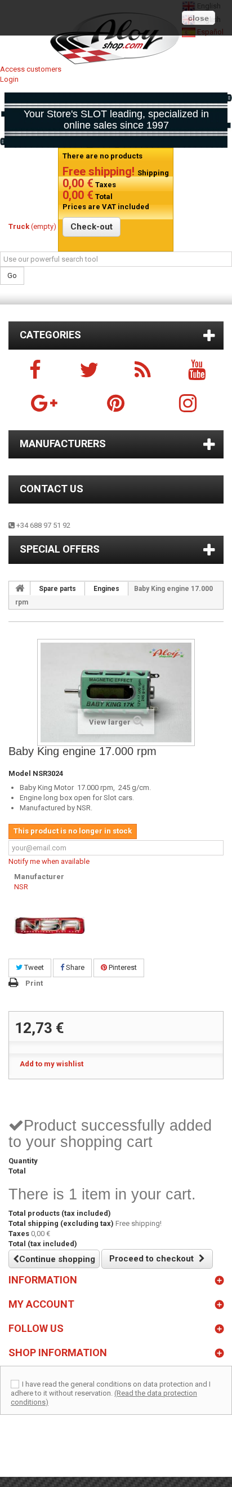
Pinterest (122, 967)
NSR (21, 887)
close (198, 18)
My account (41, 1304)
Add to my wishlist (51, 1064)
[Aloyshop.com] (116, 38)
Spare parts (57, 589)
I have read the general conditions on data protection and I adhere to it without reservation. (111, 1388)
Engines (106, 589)
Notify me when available (49, 861)
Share (74, 967)
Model (19, 773)
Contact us (51, 489)
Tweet (33, 967)
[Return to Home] (19, 588)
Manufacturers (63, 443)
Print (34, 983)
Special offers (60, 549)
